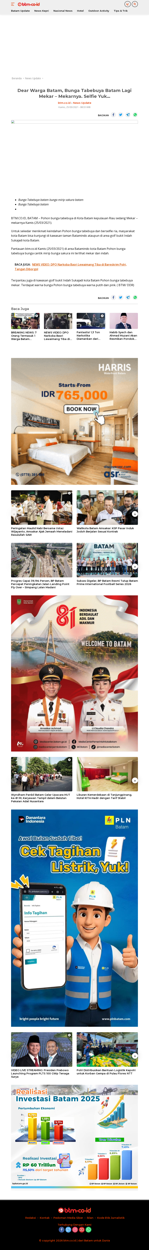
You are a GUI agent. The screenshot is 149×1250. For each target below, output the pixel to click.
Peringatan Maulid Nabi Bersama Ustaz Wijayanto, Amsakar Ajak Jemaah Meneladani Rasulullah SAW (41, 531)
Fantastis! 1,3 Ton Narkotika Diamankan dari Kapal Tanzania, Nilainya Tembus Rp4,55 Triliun (88, 336)
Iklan (90, 1217)
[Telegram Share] (128, 114)
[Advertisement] (74, 45)
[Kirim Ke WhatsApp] (135, 114)
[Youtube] (82, 1230)
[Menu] (13, 4)
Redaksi (30, 1217)
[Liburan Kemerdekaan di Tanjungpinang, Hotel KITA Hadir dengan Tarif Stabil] (107, 774)
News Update (82, 103)
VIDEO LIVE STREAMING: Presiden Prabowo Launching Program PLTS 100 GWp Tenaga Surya (40, 1073)
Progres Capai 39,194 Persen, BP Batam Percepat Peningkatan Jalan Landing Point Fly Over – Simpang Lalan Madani (40, 584)
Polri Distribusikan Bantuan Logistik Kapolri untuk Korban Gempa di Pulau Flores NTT (106, 1072)
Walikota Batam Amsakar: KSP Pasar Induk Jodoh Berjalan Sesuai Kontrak (105, 530)
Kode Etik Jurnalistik (111, 1217)
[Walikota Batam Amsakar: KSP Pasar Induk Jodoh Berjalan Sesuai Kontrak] (107, 507)
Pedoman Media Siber (68, 1217)
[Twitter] (68, 1230)
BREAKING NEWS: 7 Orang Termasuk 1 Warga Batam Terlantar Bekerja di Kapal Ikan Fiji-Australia (24, 336)
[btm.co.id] (28, 4)
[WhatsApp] (88, 1230)
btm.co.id (64, 103)
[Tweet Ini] (120, 114)
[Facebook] (62, 1230)
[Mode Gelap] (127, 4)
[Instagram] (75, 1230)
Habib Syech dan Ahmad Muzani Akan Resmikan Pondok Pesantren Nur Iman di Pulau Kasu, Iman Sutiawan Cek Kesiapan (123, 336)
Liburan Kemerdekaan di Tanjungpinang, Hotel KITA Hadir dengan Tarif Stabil (104, 796)
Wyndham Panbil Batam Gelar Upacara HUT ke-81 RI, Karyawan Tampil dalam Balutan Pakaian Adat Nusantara (40, 798)
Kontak (45, 1217)
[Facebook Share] (113, 114)
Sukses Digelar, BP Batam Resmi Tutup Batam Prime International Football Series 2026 (107, 582)
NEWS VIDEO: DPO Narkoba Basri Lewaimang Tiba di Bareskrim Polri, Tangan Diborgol (57, 336)
